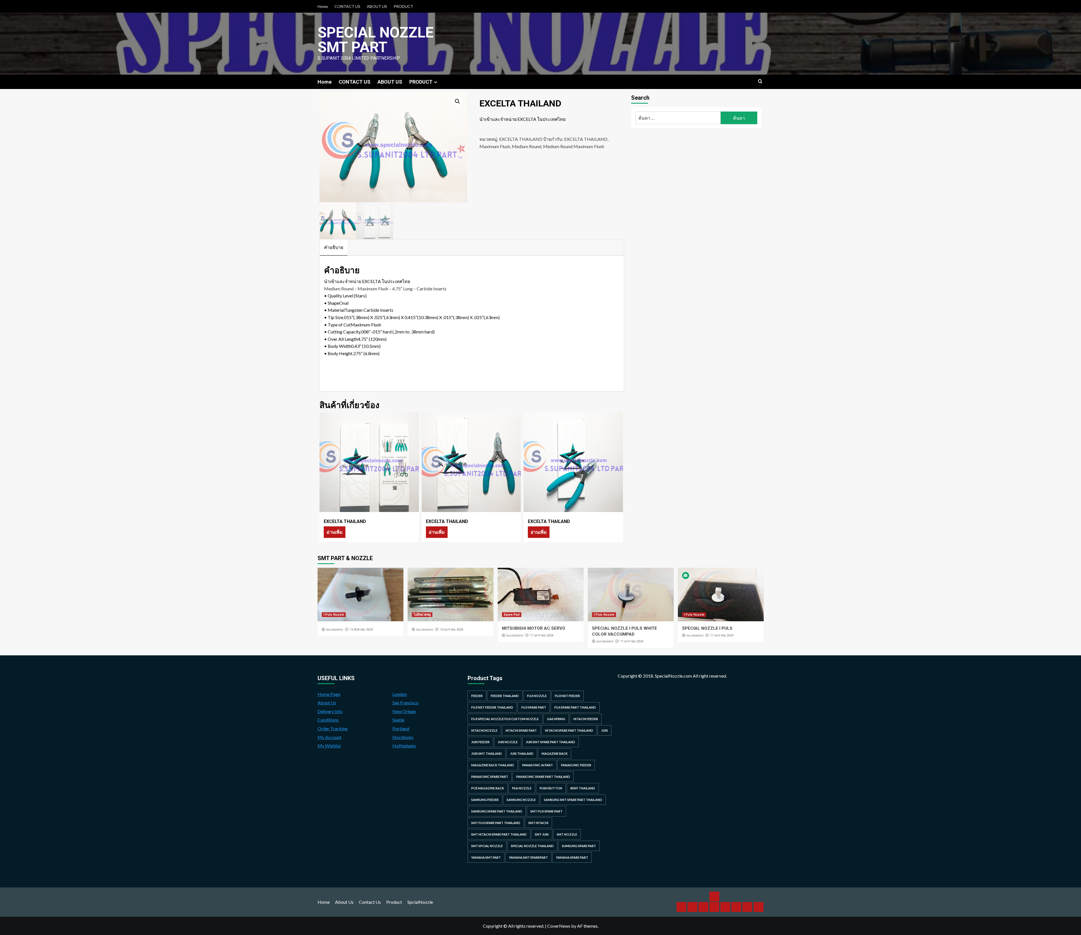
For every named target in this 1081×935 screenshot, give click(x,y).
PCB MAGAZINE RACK (487, 788)
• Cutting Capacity (342, 331)
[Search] (760, 81)
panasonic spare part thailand (543, 776)
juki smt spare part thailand (550, 742)
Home (323, 6)
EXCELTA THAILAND (520, 139)
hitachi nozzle (484, 730)
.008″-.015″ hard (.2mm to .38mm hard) (397, 331)
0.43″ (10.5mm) (366, 346)
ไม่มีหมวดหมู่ (422, 614)
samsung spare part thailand (496, 811)
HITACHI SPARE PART (521, 730)
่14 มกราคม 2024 (451, 629)
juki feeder (480, 742)
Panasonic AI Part (537, 765)
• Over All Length (341, 339)
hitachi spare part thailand (569, 730)
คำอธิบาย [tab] (333, 247)
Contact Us (370, 902)
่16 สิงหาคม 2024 (361, 629)
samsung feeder (485, 800)
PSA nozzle (521, 788)
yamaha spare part (572, 857)
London (399, 694)
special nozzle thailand (532, 846)
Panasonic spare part (489, 776)
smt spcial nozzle (487, 846)
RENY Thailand (582, 788)
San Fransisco (405, 702)
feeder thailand (505, 696)
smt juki (542, 834)
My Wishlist (329, 745)
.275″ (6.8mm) (365, 353)
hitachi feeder (585, 719)
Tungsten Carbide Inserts (369, 310)
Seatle (398, 719)
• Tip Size (333, 317)
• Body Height (338, 353)
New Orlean (404, 711)
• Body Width (337, 346)
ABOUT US (377, 6)
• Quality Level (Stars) (345, 295)
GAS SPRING (556, 719)
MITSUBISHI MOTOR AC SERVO (533, 628)
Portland (400, 728)
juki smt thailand (486, 753)
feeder (477, 696)
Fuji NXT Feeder (567, 696)
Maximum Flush (494, 146)
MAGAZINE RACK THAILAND (492, 765)
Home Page (329, 694)
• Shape (331, 303)
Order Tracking (333, 728)
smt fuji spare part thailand (495, 823)
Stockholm (402, 737)
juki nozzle (508, 742)
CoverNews (558, 926)
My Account (329, 737)
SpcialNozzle (420, 902)
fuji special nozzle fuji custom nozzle (505, 719)
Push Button (551, 788)
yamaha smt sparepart (528, 857)
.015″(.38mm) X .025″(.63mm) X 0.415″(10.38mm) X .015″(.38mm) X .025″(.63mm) (421, 317)
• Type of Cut (337, 324)
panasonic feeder (576, 765)
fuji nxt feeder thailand (492, 707)
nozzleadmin (334, 629)
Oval (344, 303)
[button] (457, 101)
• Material (334, 310)
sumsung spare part (579, 846)
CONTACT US (347, 6)
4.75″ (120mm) (372, 339)
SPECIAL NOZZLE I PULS (707, 628)
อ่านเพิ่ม (335, 532)
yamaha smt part (486, 857)
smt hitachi (538, 823)
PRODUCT (403, 6)
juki (604, 730)
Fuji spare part (533, 707)
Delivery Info (330, 711)
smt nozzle (567, 834)
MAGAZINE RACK (555, 753)
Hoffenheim (404, 745)
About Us (327, 702)
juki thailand (521, 753)
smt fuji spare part (546, 811)
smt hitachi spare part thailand (499, 834)
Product (394, 902)
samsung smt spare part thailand (573, 800)
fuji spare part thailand (575, 707)
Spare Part (512, 614)
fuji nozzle (537, 696)
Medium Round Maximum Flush (573, 146)
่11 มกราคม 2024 (541, 635)
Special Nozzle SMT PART (376, 40)
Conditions (328, 719)
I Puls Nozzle (333, 614)
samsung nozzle (521, 800)
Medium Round (526, 146)
